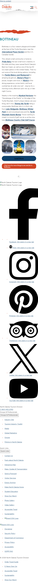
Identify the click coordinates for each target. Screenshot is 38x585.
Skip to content (5, 1)
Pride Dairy (6, 62)
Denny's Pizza (22, 78)
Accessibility (9, 547)
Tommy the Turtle (21, 104)
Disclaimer (8, 529)
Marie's (26, 81)
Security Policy (10, 534)
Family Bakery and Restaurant (17, 75)
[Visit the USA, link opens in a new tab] (11, 518)
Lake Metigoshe (12, 109)
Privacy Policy (10, 542)
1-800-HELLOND (6, 409)
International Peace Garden (13, 52)
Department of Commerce (14, 538)
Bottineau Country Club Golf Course (20, 120)
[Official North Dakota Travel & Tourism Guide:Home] (6, 7)
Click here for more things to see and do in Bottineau (18, 166)
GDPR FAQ (9, 551)
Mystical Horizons (26, 96)
